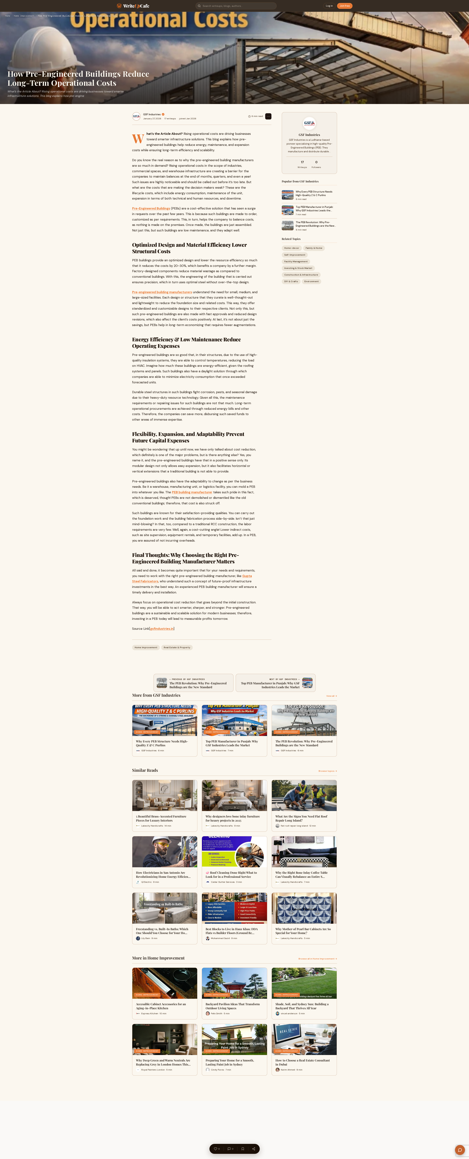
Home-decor (291, 248)
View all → (331, 695)
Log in (329, 5)
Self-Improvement (294, 254)
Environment (311, 281)
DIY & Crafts (291, 281)
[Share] (253, 1149)
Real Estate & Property (177, 647)
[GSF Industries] (136, 116)
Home (7, 16)
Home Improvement (24, 16)
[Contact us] (460, 1150)
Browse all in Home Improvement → (318, 958)
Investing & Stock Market (298, 268)
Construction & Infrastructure (301, 274)
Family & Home (314, 248)
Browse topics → (328, 771)
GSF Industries (152, 114)
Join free (345, 5)
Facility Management (296, 261)
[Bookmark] (242, 1149)
